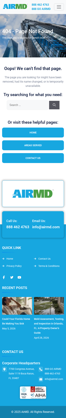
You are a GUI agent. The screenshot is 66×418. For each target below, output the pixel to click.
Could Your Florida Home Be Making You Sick (16, 321)
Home (33, 132)
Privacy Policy (14, 266)
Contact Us (33, 158)
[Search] (54, 105)
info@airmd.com (46, 227)
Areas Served (33, 145)
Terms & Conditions (48, 266)
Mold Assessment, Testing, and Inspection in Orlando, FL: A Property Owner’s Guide (49, 326)
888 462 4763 (40, 4)
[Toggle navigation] (59, 6)
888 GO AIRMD (41, 9)
